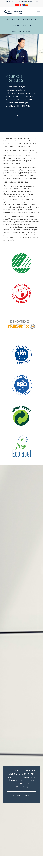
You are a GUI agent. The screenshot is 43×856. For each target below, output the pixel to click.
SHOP (36, 2)
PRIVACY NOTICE (11, 2)
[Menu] (38, 11)
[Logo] (17, 11)
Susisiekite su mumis (25, 2)
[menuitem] (11, 1)
